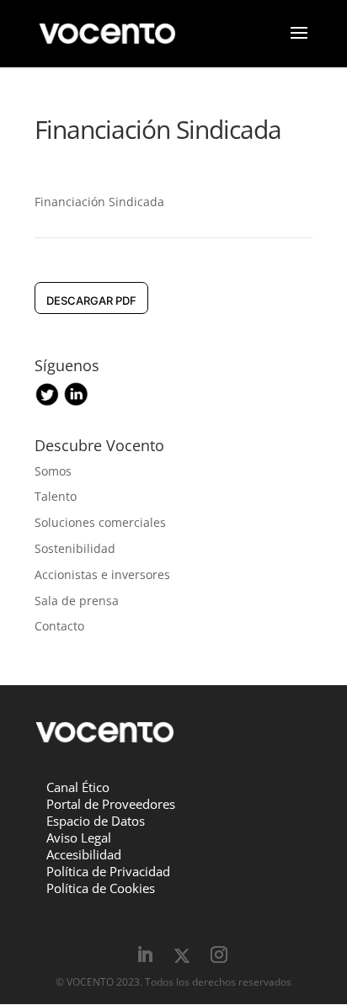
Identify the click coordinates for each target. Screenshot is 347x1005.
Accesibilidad (83, 854)
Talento (56, 496)
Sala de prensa (77, 601)
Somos (53, 471)
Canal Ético (77, 787)
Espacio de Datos (95, 820)
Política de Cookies (100, 888)
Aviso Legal (78, 837)
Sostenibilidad (75, 548)
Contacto (59, 626)
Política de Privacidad (108, 871)
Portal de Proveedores (110, 803)
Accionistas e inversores (102, 574)
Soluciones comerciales (100, 522)
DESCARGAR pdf (91, 300)
